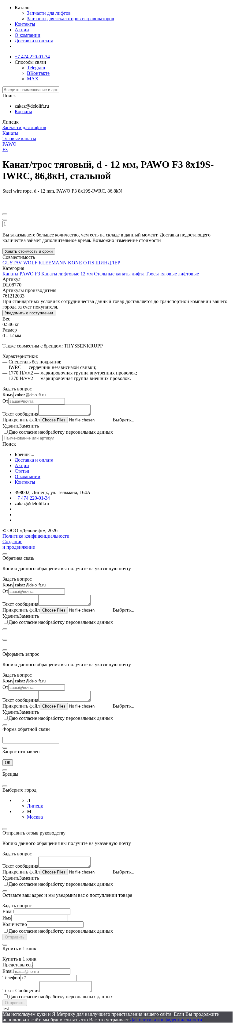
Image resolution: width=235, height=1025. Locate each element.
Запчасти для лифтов (49, 13)
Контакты (25, 24)
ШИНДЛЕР (107, 262)
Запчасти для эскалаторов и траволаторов (70, 18)
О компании (27, 35)
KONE (75, 262)
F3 (5, 149)
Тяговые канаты (19, 138)
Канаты (10, 133)
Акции (22, 29)
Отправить (14, 937)
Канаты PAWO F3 (21, 273)
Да (132, 1019)
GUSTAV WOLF (20, 262)
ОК (7, 762)
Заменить (29, 425)
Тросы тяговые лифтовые (172, 273)
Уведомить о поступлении (29, 313)
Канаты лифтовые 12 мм (67, 273)
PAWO (9, 144)
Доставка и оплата (34, 40)
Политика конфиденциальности (35, 536)
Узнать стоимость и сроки (29, 251)
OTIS (89, 262)
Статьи (22, 471)
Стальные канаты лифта (120, 273)
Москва (35, 817)
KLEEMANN (53, 262)
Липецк (35, 805)
